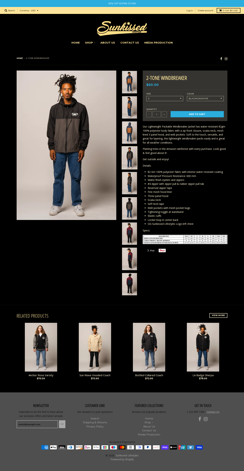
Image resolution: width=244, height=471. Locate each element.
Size (148, 94)
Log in (189, 10)
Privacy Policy (95, 426)
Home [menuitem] (75, 42)
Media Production (149, 434)
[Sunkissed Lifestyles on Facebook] (221, 58)
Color (190, 94)
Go (62, 424)
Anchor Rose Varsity (41, 375)
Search (95, 418)
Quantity (151, 109)
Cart (230, 10)
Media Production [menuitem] (158, 42)
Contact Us (149, 430)
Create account (205, 10)
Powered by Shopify (122, 459)
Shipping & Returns (95, 422)
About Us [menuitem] (107, 42)
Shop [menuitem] (89, 42)
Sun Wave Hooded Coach (94, 375)
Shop (148, 422)
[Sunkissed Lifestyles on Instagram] (226, 58)
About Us (149, 426)
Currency (24, 10)
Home (20, 58)
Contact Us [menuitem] (129, 42)
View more (218, 315)
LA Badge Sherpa (203, 375)
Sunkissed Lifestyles (127, 455)
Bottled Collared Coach (149, 375)
